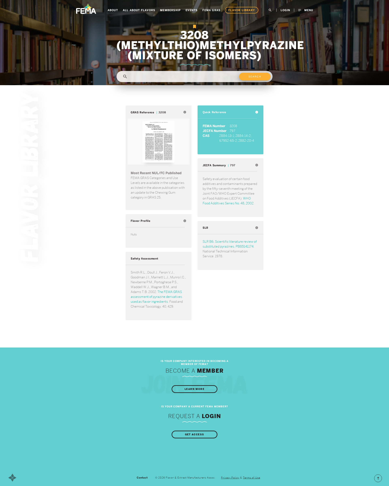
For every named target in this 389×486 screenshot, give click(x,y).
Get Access (194, 434)
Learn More (194, 389)
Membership (170, 10)
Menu (308, 10)
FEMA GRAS (211, 10)
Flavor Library (241, 10)
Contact (142, 477)
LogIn (285, 10)
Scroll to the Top (378, 478)
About (113, 10)
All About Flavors (139, 10)
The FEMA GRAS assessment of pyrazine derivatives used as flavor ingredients (156, 297)
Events (192, 10)
